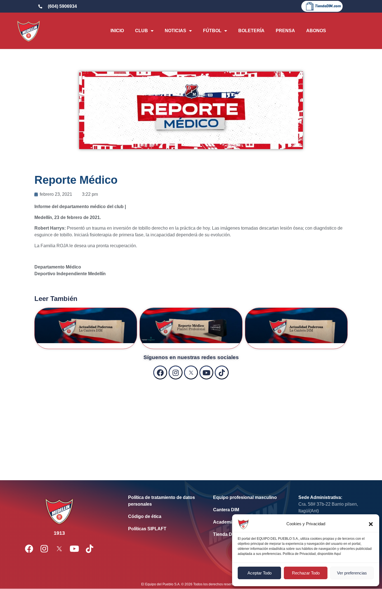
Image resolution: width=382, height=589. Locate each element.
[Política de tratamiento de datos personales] (162, 500)
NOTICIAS (175, 30)
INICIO (117, 30)
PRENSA (285, 30)
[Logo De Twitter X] (191, 373)
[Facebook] (160, 373)
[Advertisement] (191, 424)
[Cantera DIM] (247, 510)
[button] (371, 524)
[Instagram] (176, 373)
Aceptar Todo (259, 573)
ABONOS (316, 30)
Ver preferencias (352, 573)
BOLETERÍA (251, 30)
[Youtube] (206, 373)
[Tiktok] (222, 373)
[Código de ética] (162, 516)
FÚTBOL (212, 30)
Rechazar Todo (306, 573)
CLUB (141, 30)
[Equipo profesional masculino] (247, 497)
